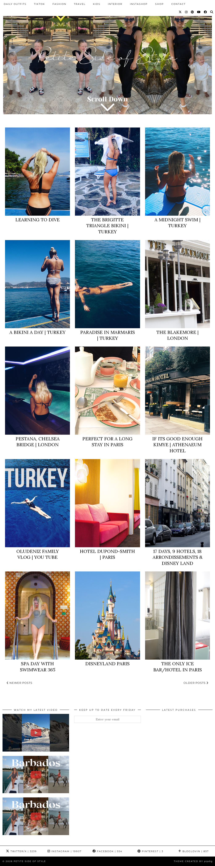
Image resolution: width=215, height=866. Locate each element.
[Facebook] (205, 12)
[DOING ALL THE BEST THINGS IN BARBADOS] (36, 774)
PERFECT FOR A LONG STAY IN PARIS (107, 442)
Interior (115, 4)
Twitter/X (23, 851)
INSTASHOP (139, 4)
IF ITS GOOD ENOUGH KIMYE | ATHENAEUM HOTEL (177, 445)
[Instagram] (186, 12)
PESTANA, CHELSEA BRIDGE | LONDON (38, 442)
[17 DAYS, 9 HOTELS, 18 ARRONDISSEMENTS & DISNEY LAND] (177, 503)
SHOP (159, 4)
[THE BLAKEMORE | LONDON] (177, 284)
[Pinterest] (192, 12)
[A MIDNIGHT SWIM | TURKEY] (177, 172)
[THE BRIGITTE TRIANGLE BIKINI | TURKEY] (107, 172)
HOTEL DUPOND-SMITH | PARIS (107, 554)
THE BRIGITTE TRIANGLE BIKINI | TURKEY (107, 226)
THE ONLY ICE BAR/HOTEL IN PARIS (177, 667)
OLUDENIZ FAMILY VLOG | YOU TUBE (37, 554)
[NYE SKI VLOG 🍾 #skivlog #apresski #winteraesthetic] (36, 732)
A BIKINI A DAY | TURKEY (37, 332)
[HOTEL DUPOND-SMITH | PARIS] (107, 503)
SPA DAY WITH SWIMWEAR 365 (37, 667)
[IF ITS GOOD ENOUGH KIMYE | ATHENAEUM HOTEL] (177, 391)
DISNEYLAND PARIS (107, 664)
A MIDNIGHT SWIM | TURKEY (178, 223)
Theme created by (193, 861)
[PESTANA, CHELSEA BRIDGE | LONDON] (37, 391)
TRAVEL (79, 4)
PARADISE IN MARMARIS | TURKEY (107, 335)
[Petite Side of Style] (107, 60)
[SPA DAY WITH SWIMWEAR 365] (37, 615)
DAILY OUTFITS (15, 4)
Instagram (65, 851)
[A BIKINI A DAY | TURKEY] (37, 284)
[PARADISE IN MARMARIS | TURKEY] (107, 284)
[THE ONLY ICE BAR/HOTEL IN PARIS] (177, 615)
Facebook (109, 851)
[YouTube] (199, 12)
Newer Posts (20, 682)
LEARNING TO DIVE (37, 220)
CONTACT (178, 4)
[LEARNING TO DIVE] (37, 172)
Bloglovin (195, 851)
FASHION (59, 4)
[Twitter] (180, 12)
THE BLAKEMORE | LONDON (177, 335)
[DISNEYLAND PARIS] (107, 615)
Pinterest (152, 851)
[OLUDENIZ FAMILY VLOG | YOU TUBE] (37, 503)
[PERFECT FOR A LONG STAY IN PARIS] (107, 391)
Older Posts (195, 682)
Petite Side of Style (30, 861)
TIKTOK (39, 4)
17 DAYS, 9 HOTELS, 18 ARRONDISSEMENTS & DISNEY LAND (177, 557)
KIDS (96, 4)
